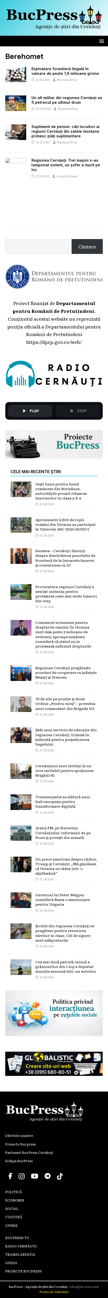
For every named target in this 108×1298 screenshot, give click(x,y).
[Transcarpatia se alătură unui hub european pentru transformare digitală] (20, 805)
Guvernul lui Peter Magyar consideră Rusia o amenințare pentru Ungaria (62, 899)
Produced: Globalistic (54, 1292)
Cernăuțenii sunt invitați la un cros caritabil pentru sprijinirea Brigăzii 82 (64, 770)
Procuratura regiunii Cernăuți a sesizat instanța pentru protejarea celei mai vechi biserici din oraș (66, 594)
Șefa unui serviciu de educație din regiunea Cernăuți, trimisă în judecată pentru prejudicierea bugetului (66, 737)
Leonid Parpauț (67, 176)
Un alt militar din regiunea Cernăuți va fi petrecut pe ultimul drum (66, 100)
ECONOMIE (14, 1200)
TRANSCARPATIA (20, 1254)
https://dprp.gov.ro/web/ (54, 341)
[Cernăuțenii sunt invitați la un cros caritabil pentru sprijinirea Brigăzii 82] (20, 774)
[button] (101, 41)
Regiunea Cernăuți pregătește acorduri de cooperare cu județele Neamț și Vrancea (66, 672)
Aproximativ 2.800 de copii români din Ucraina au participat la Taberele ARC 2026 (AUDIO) (65, 524)
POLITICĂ (13, 1191)
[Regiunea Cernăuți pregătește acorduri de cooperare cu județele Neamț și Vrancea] (20, 676)
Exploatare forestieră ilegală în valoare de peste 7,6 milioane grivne (65, 71)
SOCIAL (11, 1208)
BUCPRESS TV (17, 1237)
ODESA (11, 1262)
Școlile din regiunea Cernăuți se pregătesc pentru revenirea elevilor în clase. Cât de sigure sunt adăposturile (64, 933)
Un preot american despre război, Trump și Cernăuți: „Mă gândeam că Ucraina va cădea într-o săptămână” (66, 866)
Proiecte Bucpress (20, 1144)
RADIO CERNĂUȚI (21, 1246)
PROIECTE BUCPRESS (23, 1271)
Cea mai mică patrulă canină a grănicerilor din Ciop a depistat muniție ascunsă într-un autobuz (65, 966)
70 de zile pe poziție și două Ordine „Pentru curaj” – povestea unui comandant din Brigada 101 (65, 703)
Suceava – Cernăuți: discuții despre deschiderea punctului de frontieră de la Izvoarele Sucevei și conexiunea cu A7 (65, 558)
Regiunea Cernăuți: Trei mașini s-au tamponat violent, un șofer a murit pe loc (65, 165)
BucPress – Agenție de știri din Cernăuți (38, 1286)
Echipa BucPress (19, 1160)
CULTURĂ (13, 1216)
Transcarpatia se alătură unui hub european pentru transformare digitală (62, 801)
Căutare (87, 246)
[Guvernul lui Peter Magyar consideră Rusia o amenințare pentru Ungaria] (20, 903)
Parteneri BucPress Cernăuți (29, 1152)
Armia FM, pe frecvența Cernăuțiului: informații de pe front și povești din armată (63, 832)
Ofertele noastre (19, 1135)
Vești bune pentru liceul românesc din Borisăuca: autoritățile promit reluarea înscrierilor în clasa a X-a (61, 491)
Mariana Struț (67, 79)
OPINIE (11, 1225)
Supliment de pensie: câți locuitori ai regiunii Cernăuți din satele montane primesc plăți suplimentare (65, 131)
